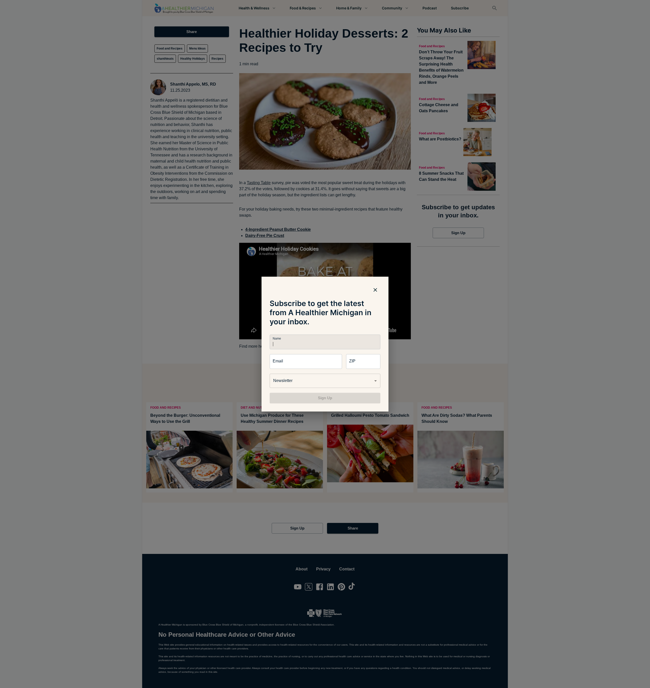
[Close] (375, 290)
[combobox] (325, 381)
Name (277, 338)
